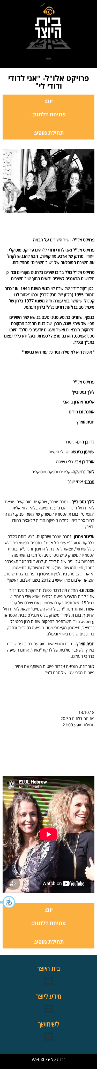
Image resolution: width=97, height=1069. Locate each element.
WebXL (38, 1060)
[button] (8, 902)
